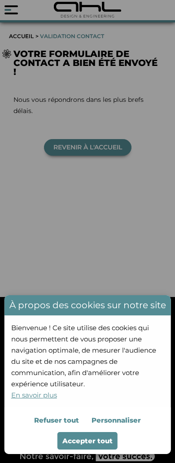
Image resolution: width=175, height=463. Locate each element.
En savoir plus (34, 395)
